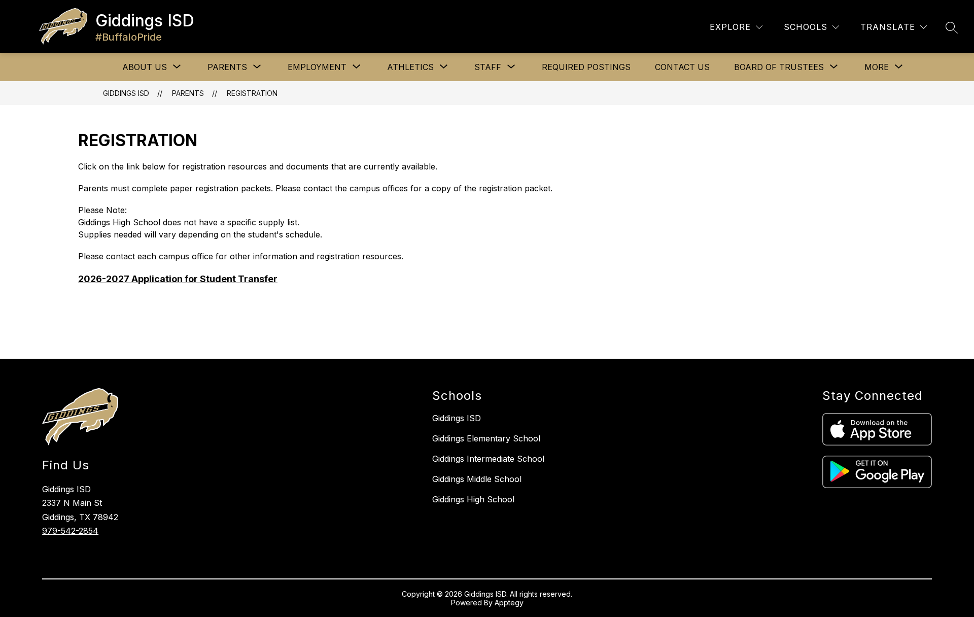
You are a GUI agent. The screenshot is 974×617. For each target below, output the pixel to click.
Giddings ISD (126, 93)
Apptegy (509, 602)
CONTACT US (682, 67)
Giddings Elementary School (486, 438)
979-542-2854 (70, 531)
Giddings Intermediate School (488, 459)
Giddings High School (473, 499)
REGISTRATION (252, 93)
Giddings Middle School (476, 479)
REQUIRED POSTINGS (586, 67)
